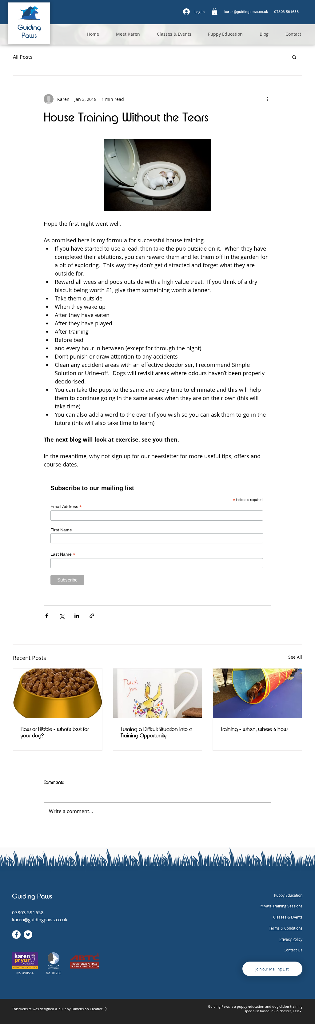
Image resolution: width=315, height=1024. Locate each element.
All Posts (23, 57)
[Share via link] (92, 616)
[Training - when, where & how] (257, 693)
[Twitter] (28, 934)
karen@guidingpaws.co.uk (39, 919)
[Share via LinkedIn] (77, 616)
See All (295, 657)
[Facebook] (16, 934)
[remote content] (157, 534)
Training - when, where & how (254, 729)
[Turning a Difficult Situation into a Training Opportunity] (157, 693)
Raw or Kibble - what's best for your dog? (55, 732)
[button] (214, 11)
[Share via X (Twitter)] (62, 616)
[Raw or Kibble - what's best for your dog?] (57, 693)
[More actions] (267, 99)
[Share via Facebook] (47, 616)
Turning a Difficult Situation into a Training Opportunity (156, 732)
